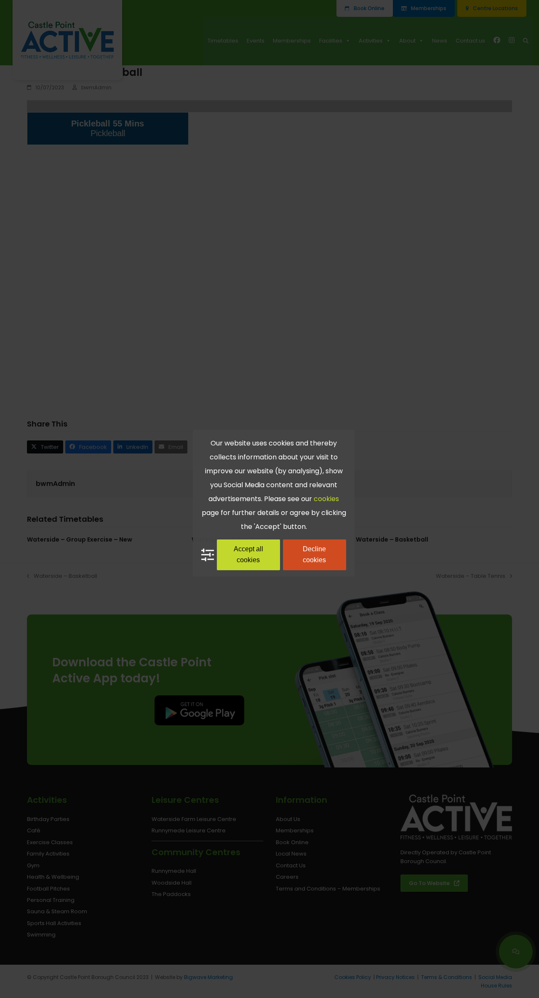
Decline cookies (314, 554)
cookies (326, 499)
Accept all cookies (248, 554)
